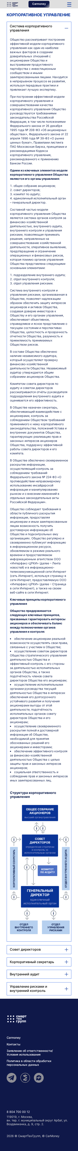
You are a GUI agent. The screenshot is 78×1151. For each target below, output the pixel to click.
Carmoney (39, 3)
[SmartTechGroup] (13, 4)
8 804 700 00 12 (18, 1112)
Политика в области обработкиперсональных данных (29, 1062)
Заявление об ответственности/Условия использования (30, 1052)
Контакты (13, 1044)
